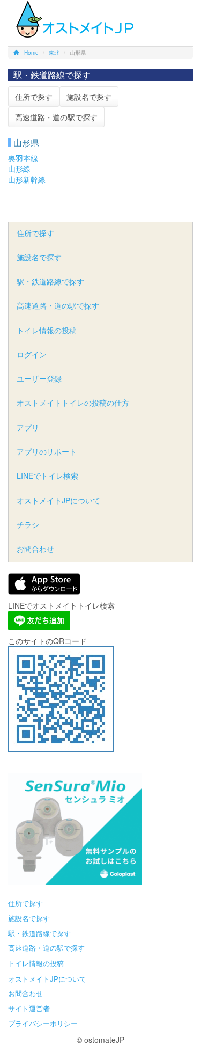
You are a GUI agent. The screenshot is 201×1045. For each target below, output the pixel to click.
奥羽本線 (23, 157)
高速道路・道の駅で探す (58, 305)
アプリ (28, 427)
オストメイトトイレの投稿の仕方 (73, 402)
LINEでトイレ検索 (47, 475)
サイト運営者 (29, 1008)
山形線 (19, 168)
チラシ (28, 524)
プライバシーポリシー (43, 1023)
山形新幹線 (27, 179)
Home (31, 52)
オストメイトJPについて (58, 500)
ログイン (32, 354)
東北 (54, 52)
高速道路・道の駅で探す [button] (56, 117)
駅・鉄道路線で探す (50, 281)
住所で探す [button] (34, 96)
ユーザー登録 (39, 378)
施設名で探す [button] (88, 96)
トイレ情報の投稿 (47, 330)
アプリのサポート (47, 451)
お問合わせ (35, 548)
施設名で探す (39, 257)
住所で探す (35, 233)
